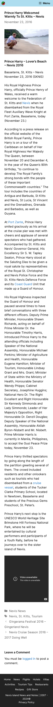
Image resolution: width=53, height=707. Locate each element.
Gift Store (32, 689)
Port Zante (15, 222)
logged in (29, 658)
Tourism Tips (25, 684)
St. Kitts (24, 616)
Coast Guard (23, 284)
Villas (46, 679)
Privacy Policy (26, 702)
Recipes (19, 689)
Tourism (37, 616)
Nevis (26, 103)
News (17, 679)
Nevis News (17, 611)
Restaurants (41, 684)
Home (7, 679)
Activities (10, 684)
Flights (26, 679)
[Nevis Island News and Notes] (3, 3)
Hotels (36, 679)
